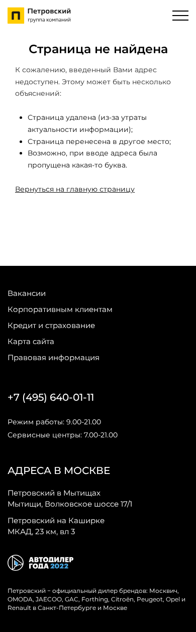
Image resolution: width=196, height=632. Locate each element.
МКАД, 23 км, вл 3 (56, 526)
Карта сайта (31, 341)
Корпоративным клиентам (60, 309)
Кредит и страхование (51, 325)
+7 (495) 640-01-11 (51, 397)
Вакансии (27, 293)
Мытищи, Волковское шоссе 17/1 (70, 498)
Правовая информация (54, 357)
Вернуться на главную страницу (75, 189)
